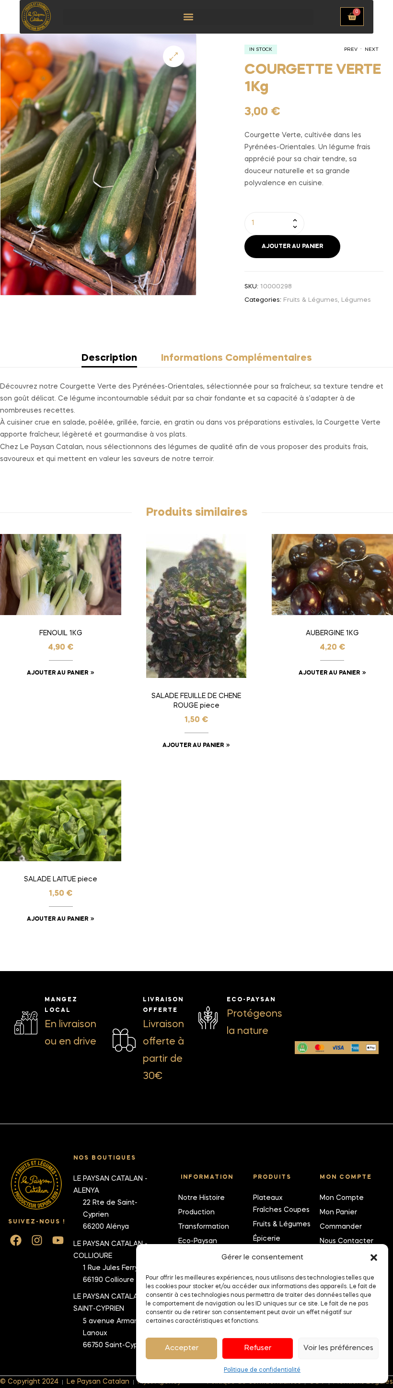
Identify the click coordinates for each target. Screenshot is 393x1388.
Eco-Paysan (251, 1000)
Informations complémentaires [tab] (236, 358)
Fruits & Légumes (310, 300)
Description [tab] (109, 358)
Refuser (257, 1348)
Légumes (356, 300)
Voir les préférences (338, 1348)
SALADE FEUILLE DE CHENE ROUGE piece (196, 701)
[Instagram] (37, 1240)
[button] (374, 1257)
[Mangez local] (25, 1022)
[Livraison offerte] (124, 1040)
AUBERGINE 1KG (332, 633)
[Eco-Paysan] (208, 1017)
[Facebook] (16, 1240)
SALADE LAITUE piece (60, 879)
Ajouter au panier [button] (57, 673)
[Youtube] (58, 1240)
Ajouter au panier (292, 246)
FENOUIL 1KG (60, 633)
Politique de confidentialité (262, 1370)
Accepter (181, 1348)
